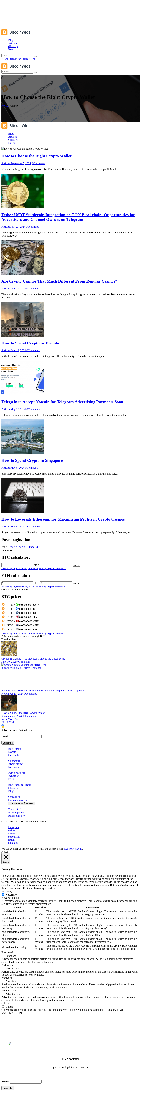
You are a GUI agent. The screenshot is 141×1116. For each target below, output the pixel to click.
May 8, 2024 (17, 467)
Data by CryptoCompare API (52, 568)
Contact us (14, 760)
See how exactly (73, 848)
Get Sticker (14, 755)
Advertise (13, 775)
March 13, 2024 (19, 526)
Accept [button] (5, 851)
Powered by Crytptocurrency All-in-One (19, 568)
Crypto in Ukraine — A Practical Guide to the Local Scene (33, 658)
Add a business (16, 772)
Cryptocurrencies (17, 800)
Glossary (13, 787)
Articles (5, 163)
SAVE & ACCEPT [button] (12, 1012)
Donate (12, 751)
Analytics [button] (6, 977)
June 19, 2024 (18, 350)
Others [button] (5, 1003)
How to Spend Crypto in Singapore (32, 460)
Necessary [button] (7, 891)
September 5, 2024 (20, 163)
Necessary (11, 894)
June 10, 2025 (9, 661)
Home (4, 105)
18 (33, 546)
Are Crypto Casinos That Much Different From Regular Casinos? (59, 281)
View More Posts (10, 719)
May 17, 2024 (18, 409)
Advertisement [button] (9, 990)
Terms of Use (15, 809)
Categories (14, 796)
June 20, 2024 (18, 288)
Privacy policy (16, 812)
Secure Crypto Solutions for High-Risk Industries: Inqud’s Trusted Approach (42, 690)
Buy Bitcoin (14, 748)
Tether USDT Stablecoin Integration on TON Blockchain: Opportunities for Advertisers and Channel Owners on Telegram (68, 217)
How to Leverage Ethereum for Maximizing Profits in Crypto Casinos (63, 519)
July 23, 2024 (17, 226)
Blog (11, 791)
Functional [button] (7, 952)
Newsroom (14, 767)
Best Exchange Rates (19, 784)
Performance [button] (8, 965)
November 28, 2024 (12, 693)
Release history (16, 815)
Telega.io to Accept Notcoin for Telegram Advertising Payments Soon (62, 402)
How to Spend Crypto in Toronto (30, 343)
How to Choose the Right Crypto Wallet (36, 156)
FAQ (11, 779)
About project (15, 763)
